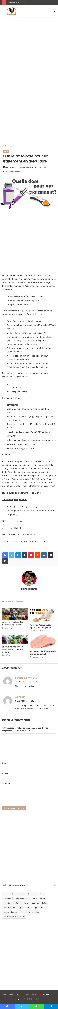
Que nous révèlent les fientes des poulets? (12, 623)
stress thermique (10, 917)
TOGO (22, 917)
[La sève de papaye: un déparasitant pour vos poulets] (15, 639)
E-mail (5, 773)
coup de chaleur (21, 898)
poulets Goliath (26, 908)
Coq (41, 894)
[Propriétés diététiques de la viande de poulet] (43, 642)
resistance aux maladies (30, 912)
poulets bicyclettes (39, 903)
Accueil (7, 146)
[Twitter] (11, 555)
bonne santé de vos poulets (14, 894)
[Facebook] (5, 555)
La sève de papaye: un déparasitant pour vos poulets (12, 649)
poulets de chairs (10, 908)
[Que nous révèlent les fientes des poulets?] (15, 614)
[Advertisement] (29, 48)
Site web (6, 783)
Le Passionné (11, 167)
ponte (15, 903)
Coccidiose (32, 894)
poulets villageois (10, 912)
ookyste (7, 903)
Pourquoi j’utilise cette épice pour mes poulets (41, 626)
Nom (5, 763)
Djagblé (34, 898)
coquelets (7, 898)
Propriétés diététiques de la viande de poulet (43, 652)
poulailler (25, 903)
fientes (42, 898)
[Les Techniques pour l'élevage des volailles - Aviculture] (11, 11)
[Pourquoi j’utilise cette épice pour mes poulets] (43, 615)
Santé (15, 146)
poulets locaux (40, 908)
